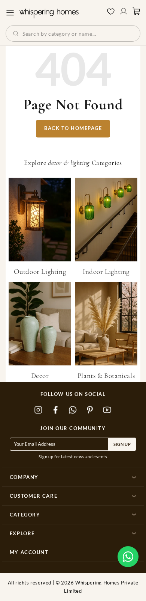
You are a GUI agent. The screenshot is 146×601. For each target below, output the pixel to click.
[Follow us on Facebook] (56, 410)
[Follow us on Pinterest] (90, 410)
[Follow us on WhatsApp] (73, 410)
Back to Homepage (73, 128)
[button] (128, 556)
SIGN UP (122, 444)
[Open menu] (10, 13)
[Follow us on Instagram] (38, 410)
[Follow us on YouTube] (107, 410)
